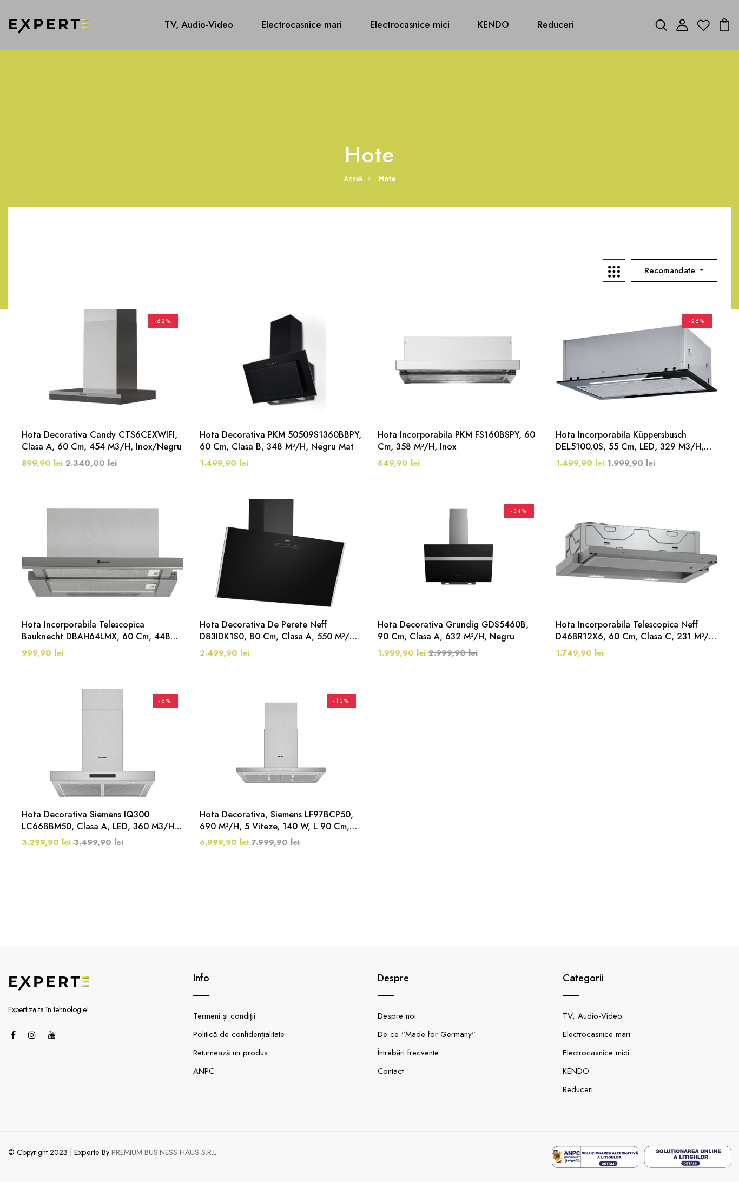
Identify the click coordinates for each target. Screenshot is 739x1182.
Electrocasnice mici (410, 24)
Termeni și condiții (224, 1016)
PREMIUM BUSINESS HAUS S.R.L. (164, 1152)
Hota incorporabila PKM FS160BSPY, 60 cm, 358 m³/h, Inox (456, 441)
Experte (87, 1152)
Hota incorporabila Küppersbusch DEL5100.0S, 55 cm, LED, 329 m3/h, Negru (630, 441)
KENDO (493, 24)
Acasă (353, 178)
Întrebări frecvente (408, 1053)
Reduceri (555, 24)
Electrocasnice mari (301, 24)
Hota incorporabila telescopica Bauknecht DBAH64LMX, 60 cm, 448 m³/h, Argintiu (96, 631)
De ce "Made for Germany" (427, 1034)
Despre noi (397, 1016)
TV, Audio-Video (198, 24)
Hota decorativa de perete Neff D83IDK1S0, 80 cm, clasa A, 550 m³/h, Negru (279, 631)
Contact (391, 1071)
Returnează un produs (230, 1053)
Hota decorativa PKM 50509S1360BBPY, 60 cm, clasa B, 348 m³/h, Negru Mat (280, 441)
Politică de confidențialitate (239, 1034)
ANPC (203, 1071)
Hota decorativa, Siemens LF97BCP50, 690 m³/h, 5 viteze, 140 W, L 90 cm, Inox (276, 821)
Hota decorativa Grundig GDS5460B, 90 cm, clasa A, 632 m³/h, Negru (453, 631)
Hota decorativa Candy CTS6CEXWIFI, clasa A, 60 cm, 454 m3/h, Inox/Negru (102, 441)
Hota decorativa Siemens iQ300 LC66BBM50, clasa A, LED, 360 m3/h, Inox (99, 821)
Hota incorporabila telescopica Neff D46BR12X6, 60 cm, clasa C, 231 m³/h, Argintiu (636, 631)
